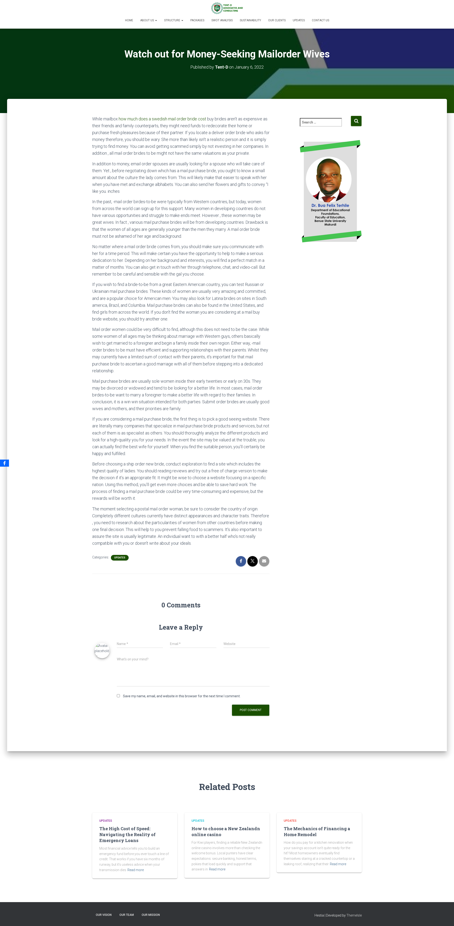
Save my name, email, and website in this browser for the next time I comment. (181, 696)
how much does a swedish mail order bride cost (162, 118)
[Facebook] (4, 463)
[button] (156, 20)
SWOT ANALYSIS (222, 20)
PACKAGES (197, 20)
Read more (135, 870)
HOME (129, 20)
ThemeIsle (354, 915)
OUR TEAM (126, 915)
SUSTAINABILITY (250, 20)
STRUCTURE (172, 20)
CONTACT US (320, 20)
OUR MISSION (151, 915)
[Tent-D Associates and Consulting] (227, 8)
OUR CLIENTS (277, 20)
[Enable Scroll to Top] (445, 916)
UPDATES (299, 20)
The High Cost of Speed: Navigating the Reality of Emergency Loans (127, 834)
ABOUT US (147, 20)
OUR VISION (104, 915)
